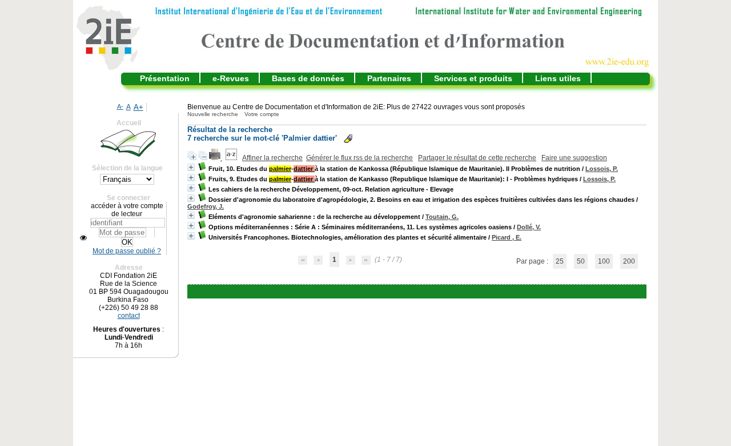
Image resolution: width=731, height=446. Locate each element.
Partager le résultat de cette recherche (477, 158)
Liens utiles (558, 78)
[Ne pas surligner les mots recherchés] (348, 138)
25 (560, 261)
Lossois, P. (601, 168)
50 (581, 261)
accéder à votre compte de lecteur (127, 210)
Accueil (129, 123)
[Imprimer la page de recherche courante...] (215, 158)
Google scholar (400, 292)
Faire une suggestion (574, 158)
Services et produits (473, 78)
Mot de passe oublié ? (127, 251)
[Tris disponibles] (232, 158)
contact (129, 316)
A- (120, 106)
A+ (138, 107)
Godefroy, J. (205, 206)
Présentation (165, 78)
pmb (445, 292)
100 (604, 261)
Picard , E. (506, 237)
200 (629, 261)
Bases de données (308, 78)
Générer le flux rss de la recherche (359, 158)
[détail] (191, 167)
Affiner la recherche (272, 158)
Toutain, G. (442, 216)
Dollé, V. (529, 227)
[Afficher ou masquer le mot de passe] (83, 237)
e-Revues (230, 78)
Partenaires (389, 78)
